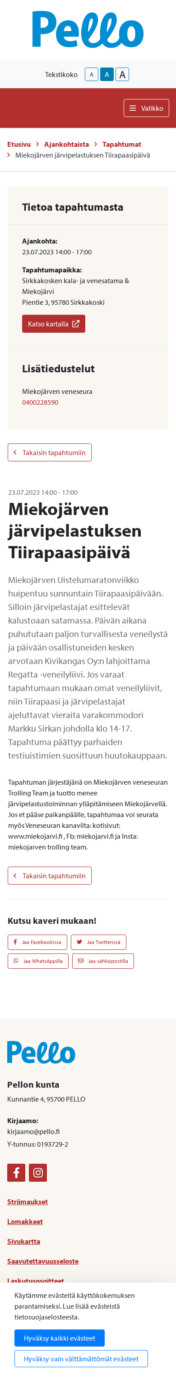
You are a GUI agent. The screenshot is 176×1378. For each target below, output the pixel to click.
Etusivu (19, 144)
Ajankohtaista (66, 144)
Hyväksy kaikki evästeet (59, 1337)
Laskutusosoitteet (35, 1280)
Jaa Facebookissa (41, 942)
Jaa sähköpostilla (107, 961)
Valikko (152, 108)
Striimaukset (27, 1201)
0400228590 (40, 402)
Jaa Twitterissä (103, 942)
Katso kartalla (48, 323)
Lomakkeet (25, 1221)
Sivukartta (23, 1241)
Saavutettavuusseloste (43, 1260)
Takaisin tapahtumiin (54, 452)
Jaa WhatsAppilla (42, 961)
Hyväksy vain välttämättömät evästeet (81, 1358)
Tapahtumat (121, 144)
